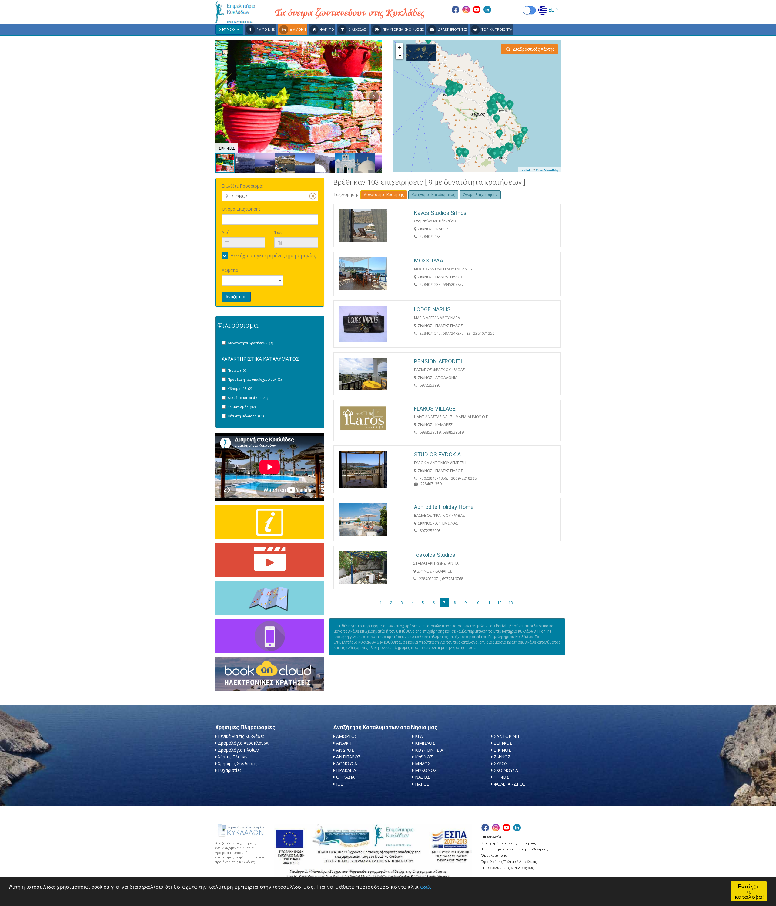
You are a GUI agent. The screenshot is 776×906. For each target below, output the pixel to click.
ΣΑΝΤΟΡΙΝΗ (506, 736)
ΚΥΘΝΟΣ (424, 756)
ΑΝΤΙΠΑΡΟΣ (348, 756)
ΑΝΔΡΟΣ (345, 750)
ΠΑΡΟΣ (422, 784)
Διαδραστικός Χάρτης (533, 49)
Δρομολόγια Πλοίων (238, 750)
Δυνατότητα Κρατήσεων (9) (250, 342)
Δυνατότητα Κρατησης (384, 194)
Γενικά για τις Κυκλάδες (241, 736)
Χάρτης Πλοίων (233, 756)
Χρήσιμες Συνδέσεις (237, 763)
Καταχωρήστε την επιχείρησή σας (508, 843)
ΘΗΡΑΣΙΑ (345, 777)
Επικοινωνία (491, 836)
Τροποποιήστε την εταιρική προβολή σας (514, 849)
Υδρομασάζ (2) (240, 388)
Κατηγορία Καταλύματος (433, 194)
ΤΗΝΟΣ (501, 777)
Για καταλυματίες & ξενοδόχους (507, 867)
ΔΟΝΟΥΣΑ (346, 763)
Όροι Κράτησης (494, 855)
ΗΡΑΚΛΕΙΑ (346, 770)
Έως (278, 232)
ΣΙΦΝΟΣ (502, 756)
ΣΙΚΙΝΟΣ (502, 750)
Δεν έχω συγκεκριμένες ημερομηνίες (273, 255)
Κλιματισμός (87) (242, 406)
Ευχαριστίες (229, 770)
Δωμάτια (230, 270)
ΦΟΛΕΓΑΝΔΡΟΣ (510, 784)
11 (488, 602)
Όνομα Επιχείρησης (241, 209)
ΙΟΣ (339, 784)
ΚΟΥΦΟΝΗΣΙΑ (429, 750)
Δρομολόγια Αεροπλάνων (243, 743)
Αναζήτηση (236, 296)
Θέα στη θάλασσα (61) (246, 416)
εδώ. (425, 886)
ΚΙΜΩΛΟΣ (425, 743)
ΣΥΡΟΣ (501, 763)
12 (499, 602)
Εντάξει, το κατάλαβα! (749, 891)
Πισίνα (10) (237, 370)
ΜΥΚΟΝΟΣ (426, 770)
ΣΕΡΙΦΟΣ (503, 743)
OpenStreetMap (547, 169)
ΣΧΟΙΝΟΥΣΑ (506, 770)
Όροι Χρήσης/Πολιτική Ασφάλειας (509, 861)
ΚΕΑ (419, 736)
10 (477, 602)
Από (226, 232)
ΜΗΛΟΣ (422, 763)
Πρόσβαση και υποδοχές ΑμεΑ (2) (255, 379)
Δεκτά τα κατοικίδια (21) (248, 397)
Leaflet (525, 169)
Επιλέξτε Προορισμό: (242, 186)
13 (511, 602)
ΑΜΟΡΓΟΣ (346, 736)
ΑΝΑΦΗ (343, 743)
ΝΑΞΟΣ (422, 777)
